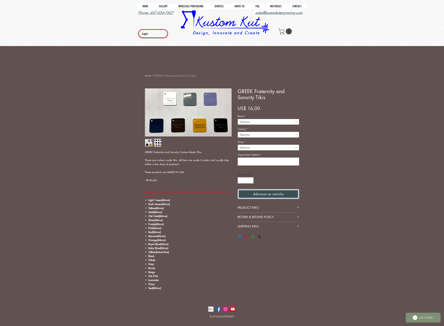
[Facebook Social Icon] (218, 309)
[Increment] (251, 180)
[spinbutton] (245, 180)
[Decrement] (240, 180)
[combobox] (268, 122)
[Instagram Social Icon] (225, 309)
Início (148, 76)
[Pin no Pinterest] (246, 237)
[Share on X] (260, 237)
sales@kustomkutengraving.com (278, 12)
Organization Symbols (250, 154)
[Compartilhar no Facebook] (240, 237)
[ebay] (211, 309)
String (241, 141)
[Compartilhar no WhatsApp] (253, 237)
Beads (242, 116)
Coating (242, 129)
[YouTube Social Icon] (232, 309)
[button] (285, 31)
